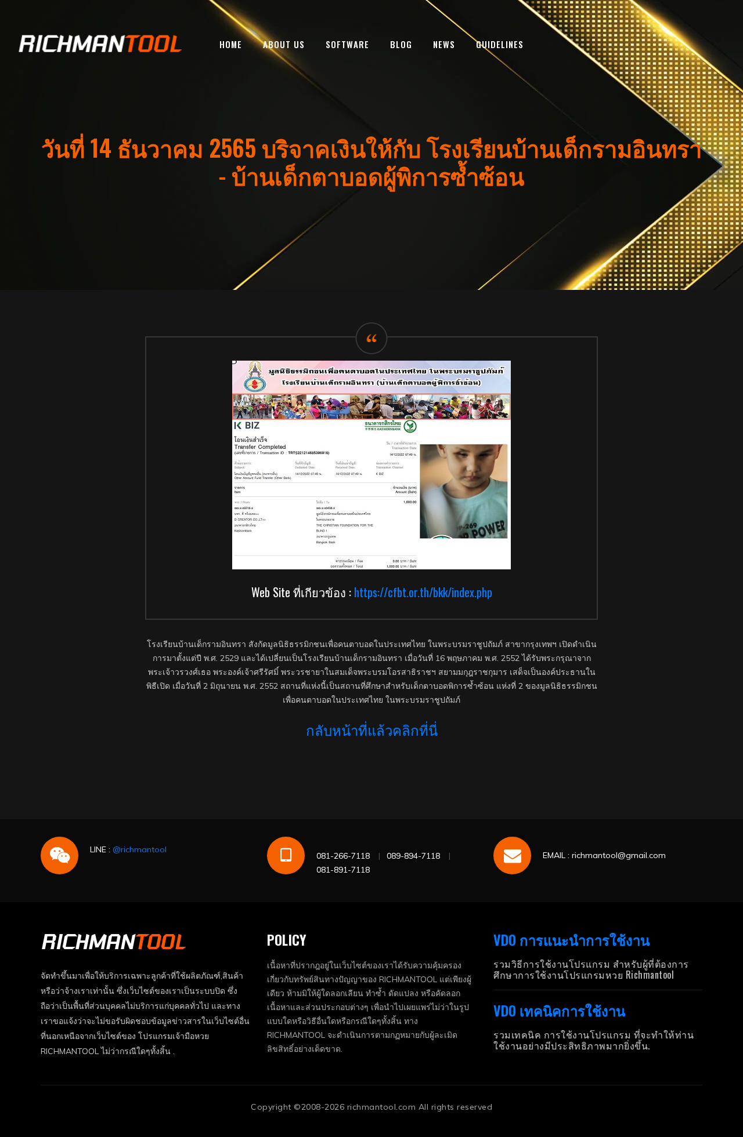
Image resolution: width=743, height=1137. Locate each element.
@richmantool (140, 849)
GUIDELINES (500, 44)
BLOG (401, 44)
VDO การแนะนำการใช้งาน (571, 939)
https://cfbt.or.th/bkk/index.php (423, 592)
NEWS (444, 44)
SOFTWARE (347, 44)
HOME (230, 44)
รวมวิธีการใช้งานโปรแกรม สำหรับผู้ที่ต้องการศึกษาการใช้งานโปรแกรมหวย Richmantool (591, 969)
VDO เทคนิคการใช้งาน (559, 1010)
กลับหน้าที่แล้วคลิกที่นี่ (372, 729)
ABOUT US (284, 44)
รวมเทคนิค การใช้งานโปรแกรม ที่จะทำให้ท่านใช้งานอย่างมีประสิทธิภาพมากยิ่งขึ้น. (593, 1039)
